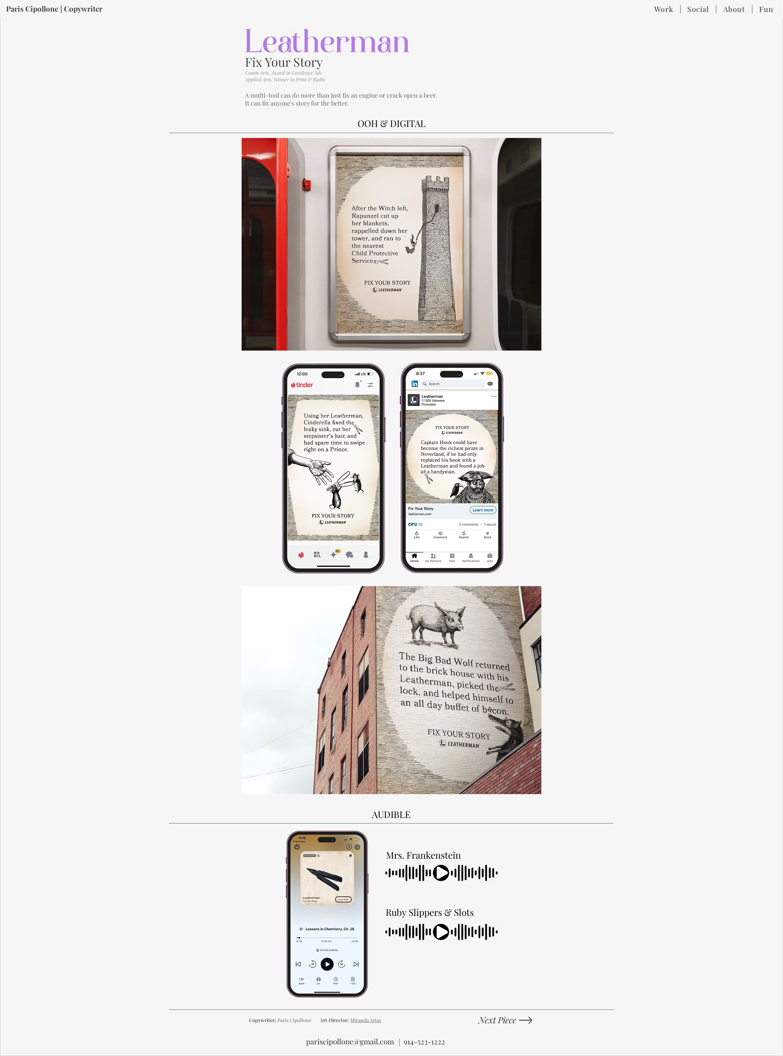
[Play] (442, 873)
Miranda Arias (365, 1020)
